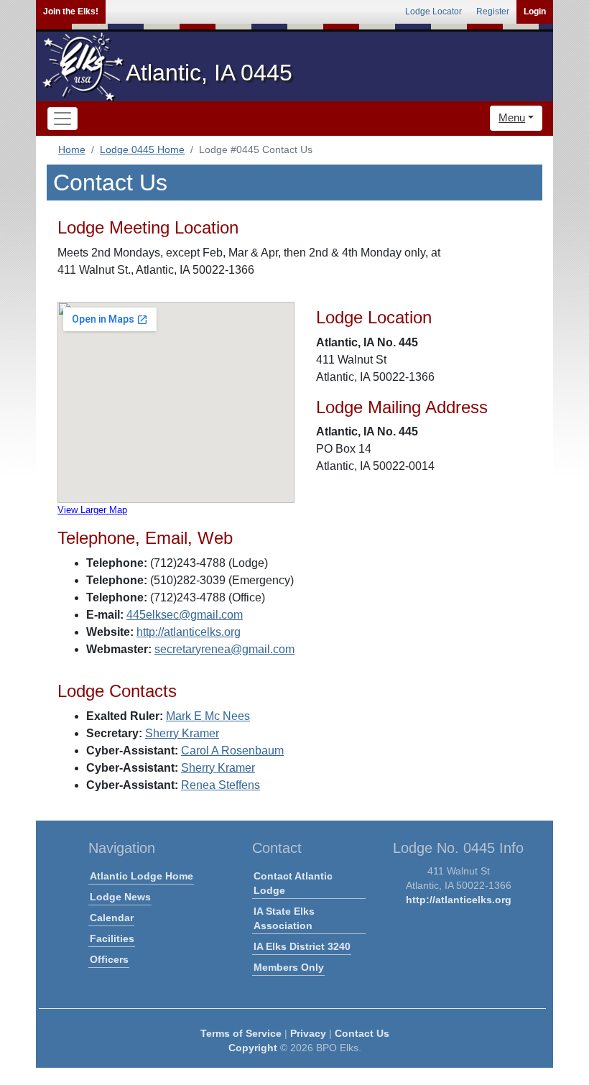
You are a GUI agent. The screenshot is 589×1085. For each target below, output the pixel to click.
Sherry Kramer (182, 733)
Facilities (112, 938)
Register (492, 11)
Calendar (112, 917)
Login (535, 11)
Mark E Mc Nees (208, 716)
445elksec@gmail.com (184, 615)
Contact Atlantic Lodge (293, 883)
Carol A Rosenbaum (232, 750)
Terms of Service (241, 1033)
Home (71, 149)
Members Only (289, 967)
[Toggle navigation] (62, 118)
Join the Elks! (70, 11)
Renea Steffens (220, 785)
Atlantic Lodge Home (141, 876)
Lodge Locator (433, 11)
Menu (511, 117)
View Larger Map (92, 509)
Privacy (308, 1033)
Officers (109, 959)
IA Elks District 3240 (302, 946)
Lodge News (120, 896)
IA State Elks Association (284, 918)
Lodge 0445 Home (142, 149)
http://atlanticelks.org (188, 632)
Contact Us (362, 1033)
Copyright (252, 1047)
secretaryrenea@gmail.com (224, 649)
